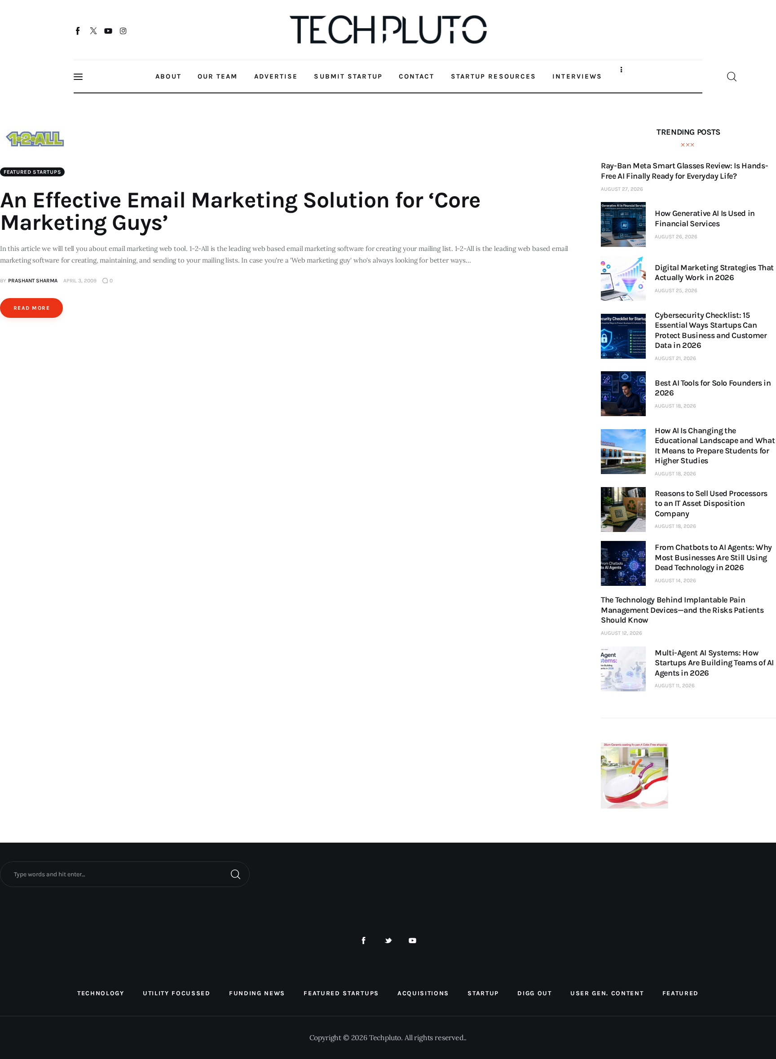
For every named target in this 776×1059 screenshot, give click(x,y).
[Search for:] (125, 873)
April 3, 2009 (80, 280)
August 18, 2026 (675, 406)
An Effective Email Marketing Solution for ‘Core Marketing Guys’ (240, 211)
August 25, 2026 (676, 290)
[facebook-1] (363, 941)
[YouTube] (108, 30)
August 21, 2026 (675, 358)
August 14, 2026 (675, 580)
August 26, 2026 (676, 236)
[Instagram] (123, 30)
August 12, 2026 (621, 633)
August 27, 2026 (622, 189)
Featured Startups (32, 172)
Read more (31, 308)
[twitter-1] (388, 941)
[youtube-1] (412, 941)
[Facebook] (78, 30)
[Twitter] (93, 30)
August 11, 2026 (675, 685)
